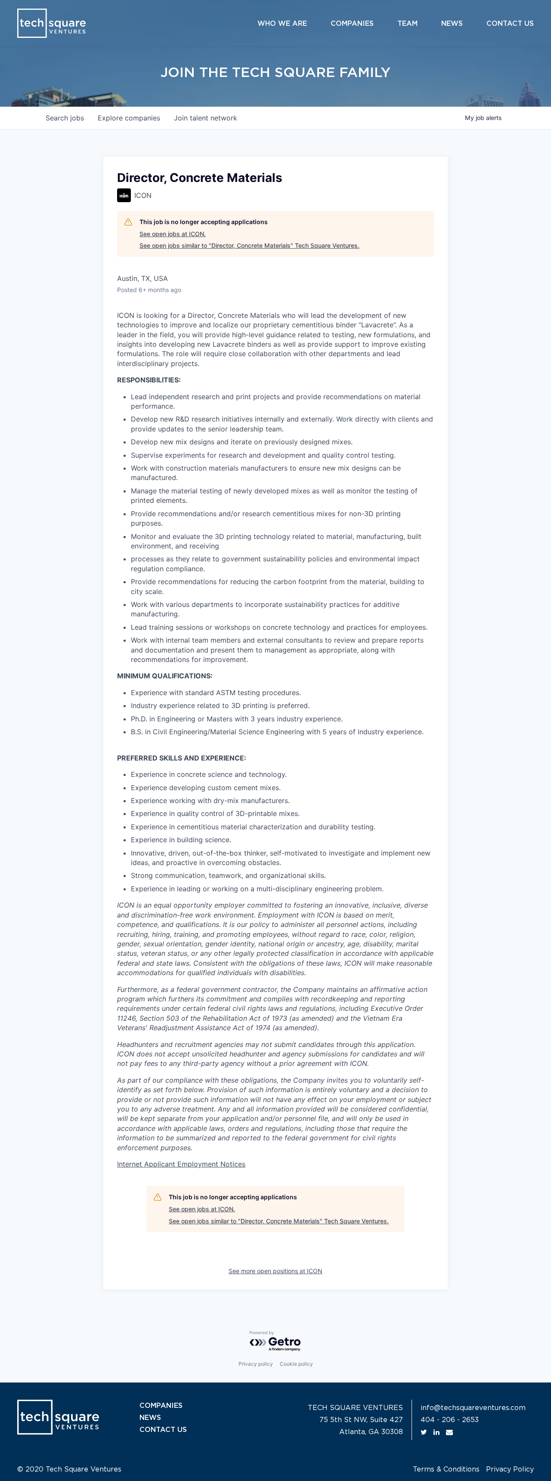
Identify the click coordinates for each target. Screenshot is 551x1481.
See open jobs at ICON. (172, 233)
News (452, 23)
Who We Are (282, 23)
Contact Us (510, 23)
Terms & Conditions (446, 1469)
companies (129, 118)
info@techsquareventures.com (473, 1407)
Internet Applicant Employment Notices (181, 1164)
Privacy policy (255, 1364)
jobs (65, 118)
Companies (352, 23)
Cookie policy (296, 1364)
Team (407, 23)
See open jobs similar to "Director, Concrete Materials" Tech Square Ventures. (249, 245)
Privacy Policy (510, 1469)
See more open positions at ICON (275, 1271)
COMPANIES (161, 1405)
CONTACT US (163, 1429)
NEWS (150, 1417)
